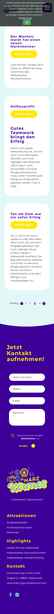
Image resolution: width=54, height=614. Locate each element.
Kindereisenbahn (17, 522)
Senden (23, 446)
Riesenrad (13, 532)
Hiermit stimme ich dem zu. (30, 437)
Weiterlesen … (26, 54)
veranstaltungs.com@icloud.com (26, 583)
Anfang (14, 303)
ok (27, 22)
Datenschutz (25, 17)
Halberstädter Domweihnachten (26, 552)
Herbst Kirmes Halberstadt (23, 547)
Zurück (22, 303)
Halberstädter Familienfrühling (25, 557)
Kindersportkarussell (19, 527)
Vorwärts (44, 303)
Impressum (18, 499)
